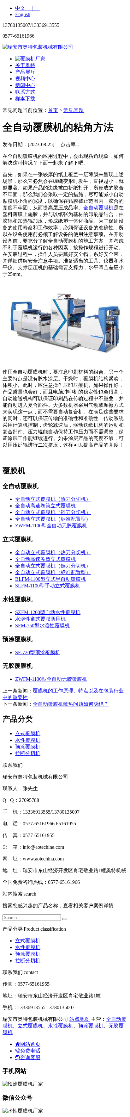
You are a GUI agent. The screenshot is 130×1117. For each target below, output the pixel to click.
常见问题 (73, 110)
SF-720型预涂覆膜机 (37, 652)
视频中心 (25, 78)
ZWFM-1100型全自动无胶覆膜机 (51, 525)
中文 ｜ (27, 8)
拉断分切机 (27, 753)
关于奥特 (25, 65)
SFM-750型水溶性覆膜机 (42, 625)
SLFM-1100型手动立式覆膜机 (47, 585)
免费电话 (30, 1050)
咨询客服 (30, 1057)
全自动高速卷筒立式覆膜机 (45, 505)
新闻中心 (25, 85)
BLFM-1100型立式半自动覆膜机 (50, 579)
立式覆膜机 (27, 733)
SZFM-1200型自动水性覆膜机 (47, 612)
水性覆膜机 (27, 740)
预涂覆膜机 (27, 746)
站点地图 (79, 1019)
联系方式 (25, 92)
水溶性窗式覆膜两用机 (40, 619)
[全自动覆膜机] (65, 360)
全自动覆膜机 (98, 207)
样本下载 (25, 98)
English (22, 14)
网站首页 (30, 1044)
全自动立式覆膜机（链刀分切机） (53, 512)
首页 (53, 110)
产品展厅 (25, 72)
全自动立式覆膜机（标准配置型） (53, 519)
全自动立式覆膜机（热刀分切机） (53, 499)
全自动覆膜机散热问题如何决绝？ (71, 704)
